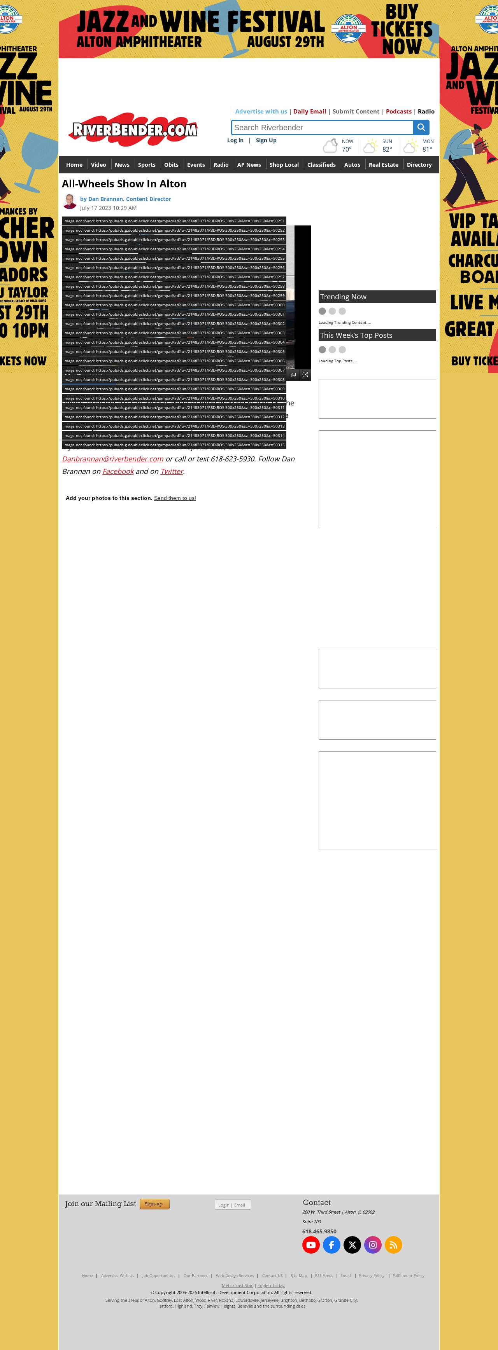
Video (98, 164)
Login (224, 1205)
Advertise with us (261, 111)
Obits (171, 164)
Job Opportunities (158, 1275)
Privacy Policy (371, 1275)
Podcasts (399, 111)
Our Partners (196, 1275)
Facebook (117, 471)
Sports (147, 164)
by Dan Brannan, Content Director (125, 199)
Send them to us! (175, 498)
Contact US (272, 1275)
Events (196, 164)
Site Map (299, 1275)
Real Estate (383, 164)
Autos (352, 164)
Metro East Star (237, 1285)
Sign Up (266, 140)
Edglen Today (271, 1285)
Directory (419, 164)
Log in (235, 140)
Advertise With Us (117, 1275)
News (122, 164)
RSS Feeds (324, 1275)
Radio (426, 111)
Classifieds (321, 164)
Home (74, 164)
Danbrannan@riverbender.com (112, 458)
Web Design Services (235, 1275)
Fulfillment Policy (408, 1275)
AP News (249, 164)
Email (239, 1205)
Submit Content (356, 111)
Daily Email (309, 111)
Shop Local (284, 164)
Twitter (171, 471)
